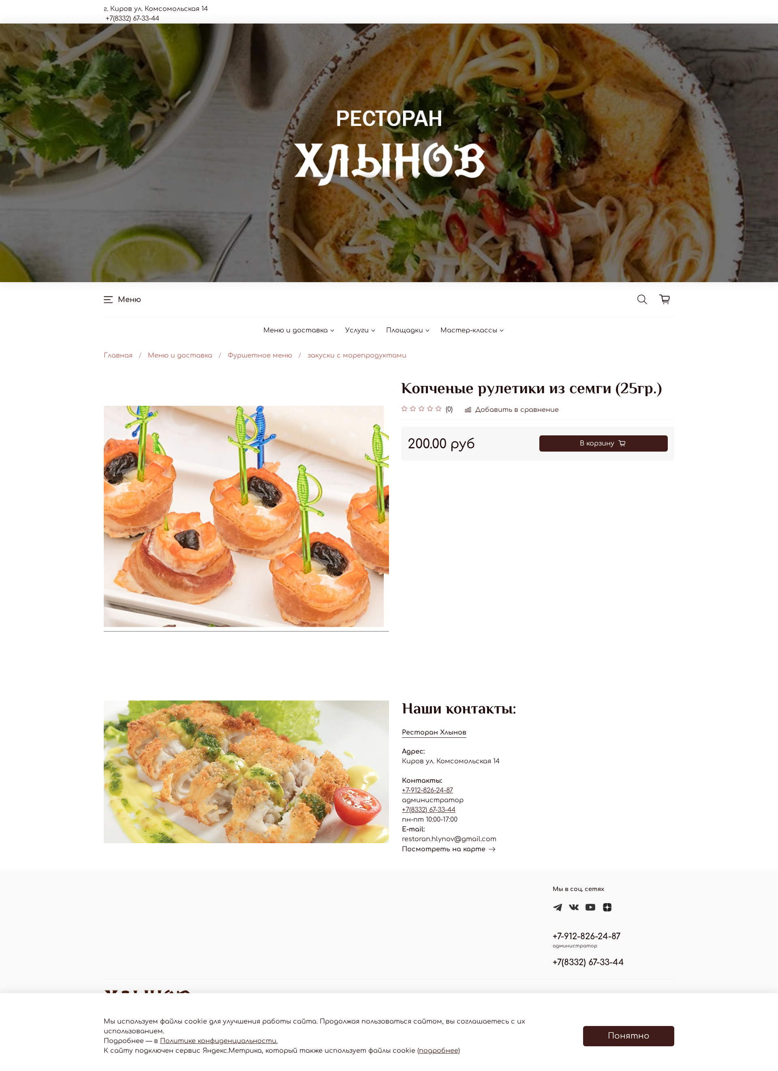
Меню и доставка (295, 330)
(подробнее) (438, 1050)
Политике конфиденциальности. (219, 1041)
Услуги (357, 330)
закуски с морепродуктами (357, 355)
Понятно (629, 1036)
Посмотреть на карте (443, 849)
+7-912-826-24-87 (427, 790)
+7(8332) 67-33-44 (428, 810)
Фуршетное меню (260, 355)
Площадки (404, 330)
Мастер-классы (468, 330)
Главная (118, 355)
